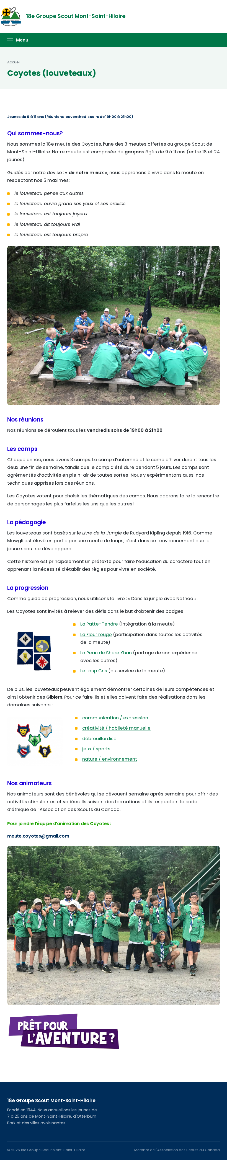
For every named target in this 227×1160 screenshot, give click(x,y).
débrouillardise (99, 738)
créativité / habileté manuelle (116, 728)
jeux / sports (96, 749)
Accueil (13, 62)
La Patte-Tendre (99, 624)
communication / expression (115, 718)
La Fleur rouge (96, 634)
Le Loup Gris (93, 671)
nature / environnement (109, 759)
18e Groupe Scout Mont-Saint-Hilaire (75, 16)
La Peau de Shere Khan (106, 653)
